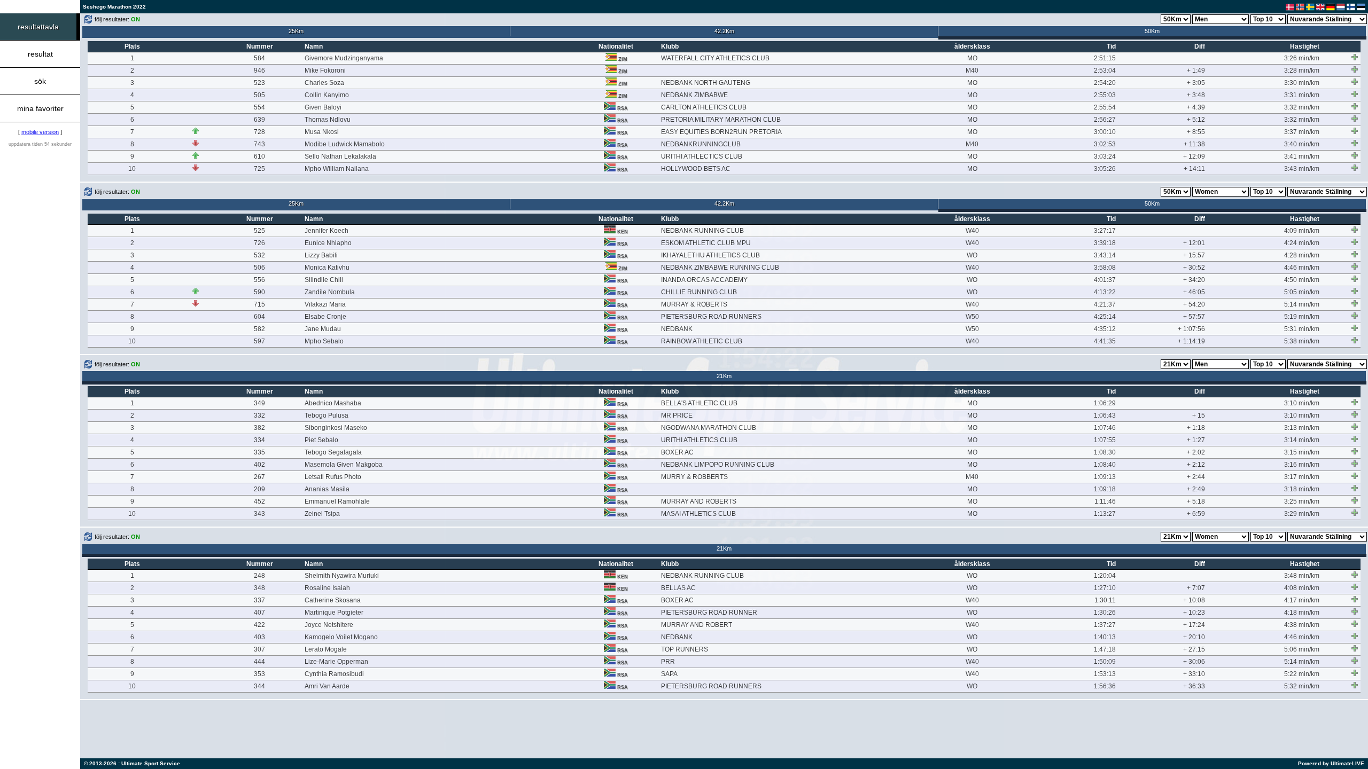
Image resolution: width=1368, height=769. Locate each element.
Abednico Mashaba (333, 403)
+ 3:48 (1196, 95)
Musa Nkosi (322, 132)
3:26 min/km (1301, 58)
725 (259, 168)
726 (259, 243)
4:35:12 (1105, 329)
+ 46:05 (1194, 292)
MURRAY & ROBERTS (694, 304)
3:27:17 (1105, 230)
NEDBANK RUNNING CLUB (702, 230)
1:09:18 (1105, 489)
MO (972, 58)
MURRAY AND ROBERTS (698, 501)
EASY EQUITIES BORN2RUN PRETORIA (721, 132)
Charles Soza (324, 83)
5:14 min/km (1301, 304)
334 (259, 440)
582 (259, 329)
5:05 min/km (1301, 292)
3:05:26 (1105, 168)
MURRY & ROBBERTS (694, 477)
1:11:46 (1105, 501)
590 (259, 292)
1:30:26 (1105, 612)
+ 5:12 (1196, 119)
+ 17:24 (1194, 625)
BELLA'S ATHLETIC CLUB (699, 403)
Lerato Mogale (326, 649)
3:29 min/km (1301, 513)
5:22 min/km (1301, 674)
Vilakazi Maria (325, 304)
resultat (40, 54)
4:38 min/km (1301, 625)
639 (259, 119)
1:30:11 (1105, 600)
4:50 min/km (1301, 280)
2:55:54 (1105, 107)
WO (972, 255)
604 (259, 316)
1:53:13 (1105, 674)
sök (40, 81)
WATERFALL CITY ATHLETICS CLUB (715, 58)
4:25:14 (1105, 316)
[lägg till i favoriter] (1354, 57)
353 (259, 674)
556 (259, 280)
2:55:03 (1105, 95)
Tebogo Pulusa (326, 415)
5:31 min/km (1301, 329)
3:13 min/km (1301, 427)
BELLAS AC (678, 588)
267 (259, 477)
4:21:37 (1105, 304)
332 (259, 415)
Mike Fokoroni (325, 70)
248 (259, 575)
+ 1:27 (1196, 440)
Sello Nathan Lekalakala (340, 156)
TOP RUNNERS (684, 649)
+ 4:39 (1196, 107)
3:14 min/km (1301, 440)
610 (259, 156)
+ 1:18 (1196, 427)
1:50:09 (1105, 661)
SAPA (669, 674)
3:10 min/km (1301, 403)
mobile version (40, 132)
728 (259, 132)
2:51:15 (1105, 58)
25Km (296, 31)
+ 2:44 (1196, 477)
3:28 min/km (1301, 70)
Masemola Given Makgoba (344, 464)
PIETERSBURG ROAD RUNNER (709, 612)
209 (259, 489)
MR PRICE (677, 415)
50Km (1152, 31)
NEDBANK (677, 329)
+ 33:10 (1194, 674)
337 (259, 600)
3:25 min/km (1301, 501)
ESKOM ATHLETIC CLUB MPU (706, 243)
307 (259, 649)
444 (259, 661)
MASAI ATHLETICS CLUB (698, 513)
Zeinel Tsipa (322, 513)
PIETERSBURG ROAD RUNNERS (711, 316)
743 (259, 144)
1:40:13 (1105, 637)
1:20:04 (1105, 575)
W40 (972, 230)
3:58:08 (1105, 267)
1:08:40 (1105, 464)
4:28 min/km (1301, 255)
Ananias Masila (327, 489)
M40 (972, 70)
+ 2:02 (1196, 452)
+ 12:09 (1194, 156)
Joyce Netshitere (329, 625)
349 (259, 403)
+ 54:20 (1194, 304)
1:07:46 (1105, 427)
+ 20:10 (1194, 637)
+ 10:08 (1194, 600)
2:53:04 (1105, 70)
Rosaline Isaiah (327, 588)
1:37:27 (1105, 625)
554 (259, 107)
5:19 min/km (1301, 316)
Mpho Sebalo (324, 341)
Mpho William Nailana (337, 168)
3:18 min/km (1301, 489)
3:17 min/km (1301, 477)
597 (259, 341)
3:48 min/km (1301, 575)
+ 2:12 (1196, 464)
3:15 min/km (1301, 452)
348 (259, 588)
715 (259, 304)
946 (259, 70)
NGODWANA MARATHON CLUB (708, 427)
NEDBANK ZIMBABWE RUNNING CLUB (720, 267)
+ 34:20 (1194, 280)
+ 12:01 (1194, 243)
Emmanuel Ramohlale (337, 501)
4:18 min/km (1301, 612)
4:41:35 (1105, 341)
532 (259, 255)
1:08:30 (1105, 452)
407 (259, 612)
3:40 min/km (1301, 144)
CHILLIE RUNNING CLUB (699, 292)
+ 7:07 (1196, 588)
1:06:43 (1105, 415)
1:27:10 (1105, 588)
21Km (724, 376)
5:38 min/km (1301, 341)
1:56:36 (1105, 686)
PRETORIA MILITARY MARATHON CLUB (721, 119)
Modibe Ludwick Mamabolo (345, 144)
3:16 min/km (1301, 464)
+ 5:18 (1196, 501)
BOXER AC (677, 452)
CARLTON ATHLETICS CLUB (704, 107)
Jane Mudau (323, 329)
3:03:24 (1105, 156)
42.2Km (724, 31)
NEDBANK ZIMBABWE (694, 95)
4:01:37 (1105, 280)
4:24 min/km (1301, 243)
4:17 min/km (1301, 600)
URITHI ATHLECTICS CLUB (701, 156)
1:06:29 (1105, 403)
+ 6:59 (1196, 513)
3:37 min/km (1301, 132)
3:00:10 (1105, 132)
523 (259, 83)
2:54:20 (1105, 83)
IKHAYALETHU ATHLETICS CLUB (710, 255)
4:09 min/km (1301, 230)
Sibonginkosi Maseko (336, 427)
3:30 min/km (1301, 83)
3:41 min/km (1301, 156)
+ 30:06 (1194, 661)
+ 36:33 (1194, 686)
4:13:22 (1105, 292)
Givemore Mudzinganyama (344, 58)
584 (259, 58)
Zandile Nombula (330, 292)
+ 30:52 (1194, 267)
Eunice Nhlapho (328, 243)
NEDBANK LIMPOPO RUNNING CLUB (717, 464)
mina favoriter (40, 108)
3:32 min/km (1301, 107)
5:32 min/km (1301, 686)
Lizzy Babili (321, 255)
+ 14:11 (1194, 168)
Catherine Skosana (333, 600)
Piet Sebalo (321, 440)
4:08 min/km (1301, 588)
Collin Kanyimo (327, 95)
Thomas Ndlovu (328, 119)
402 (259, 464)
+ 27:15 (1194, 649)
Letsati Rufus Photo (333, 477)
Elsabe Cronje (325, 316)
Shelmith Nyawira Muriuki (342, 575)
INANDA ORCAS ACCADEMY (704, 280)
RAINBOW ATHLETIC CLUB (701, 341)
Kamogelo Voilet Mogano (341, 637)
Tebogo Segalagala (333, 452)
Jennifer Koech (326, 230)
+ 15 (1198, 415)
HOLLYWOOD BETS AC (695, 168)
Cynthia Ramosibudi (334, 674)
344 (259, 686)
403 (259, 637)
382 (259, 427)
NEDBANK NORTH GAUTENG (705, 83)
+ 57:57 (1194, 316)
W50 (972, 316)
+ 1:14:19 (1191, 341)
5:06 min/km (1301, 649)
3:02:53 (1105, 144)
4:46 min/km (1301, 267)
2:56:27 (1105, 119)
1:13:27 (1105, 513)
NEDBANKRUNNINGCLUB (701, 144)
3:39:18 (1105, 243)
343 (259, 513)
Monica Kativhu (327, 267)
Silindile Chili (324, 280)
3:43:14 (1105, 255)
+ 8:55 (1196, 132)
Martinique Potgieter (334, 612)
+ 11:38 (1194, 144)
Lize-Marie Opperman (336, 661)
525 (259, 230)
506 (259, 267)
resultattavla (38, 26)
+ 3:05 (1196, 83)
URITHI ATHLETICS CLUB (699, 440)
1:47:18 (1105, 649)
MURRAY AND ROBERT (696, 625)
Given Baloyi (323, 107)
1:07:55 (1105, 440)
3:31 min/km (1301, 95)
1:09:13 (1105, 477)
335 (259, 452)
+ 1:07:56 (1191, 329)
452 (259, 501)
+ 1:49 (1196, 70)
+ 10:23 (1194, 612)
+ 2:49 (1196, 489)
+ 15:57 (1194, 255)
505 (259, 95)
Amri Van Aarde (327, 686)
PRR (668, 661)
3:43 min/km (1301, 168)
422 (259, 625)
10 (132, 168)
